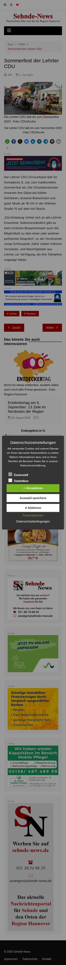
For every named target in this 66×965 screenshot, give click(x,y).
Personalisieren (33, 515)
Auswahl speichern (33, 497)
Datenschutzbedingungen (33, 521)
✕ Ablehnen (33, 507)
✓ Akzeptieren (33, 488)
